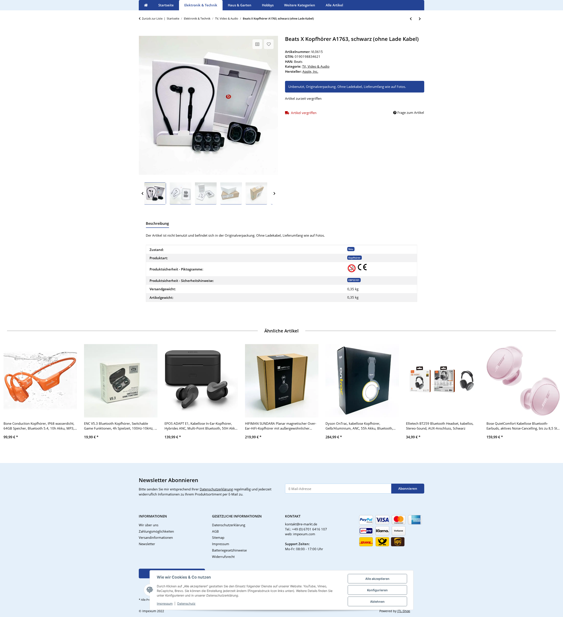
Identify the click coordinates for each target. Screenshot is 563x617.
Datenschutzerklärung (216, 489)
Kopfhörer (354, 257)
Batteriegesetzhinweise (229, 550)
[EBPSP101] (351, 268)
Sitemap (218, 537)
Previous (142, 193)
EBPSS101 (353, 280)
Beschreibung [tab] (157, 223)
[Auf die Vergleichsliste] (257, 44)
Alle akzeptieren (377, 579)
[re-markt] (146, 5)
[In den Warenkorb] (142, 33)
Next (274, 193)
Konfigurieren (377, 590)
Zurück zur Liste (152, 18)
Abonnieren (407, 488)
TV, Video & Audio (315, 66)
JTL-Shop (403, 611)
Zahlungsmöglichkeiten (156, 531)
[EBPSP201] (362, 267)
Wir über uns (148, 525)
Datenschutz (186, 603)
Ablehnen (377, 601)
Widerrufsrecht (223, 556)
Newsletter (147, 544)
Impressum (165, 603)
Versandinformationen (156, 537)
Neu (350, 249)
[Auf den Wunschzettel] (269, 44)
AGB (215, 531)
